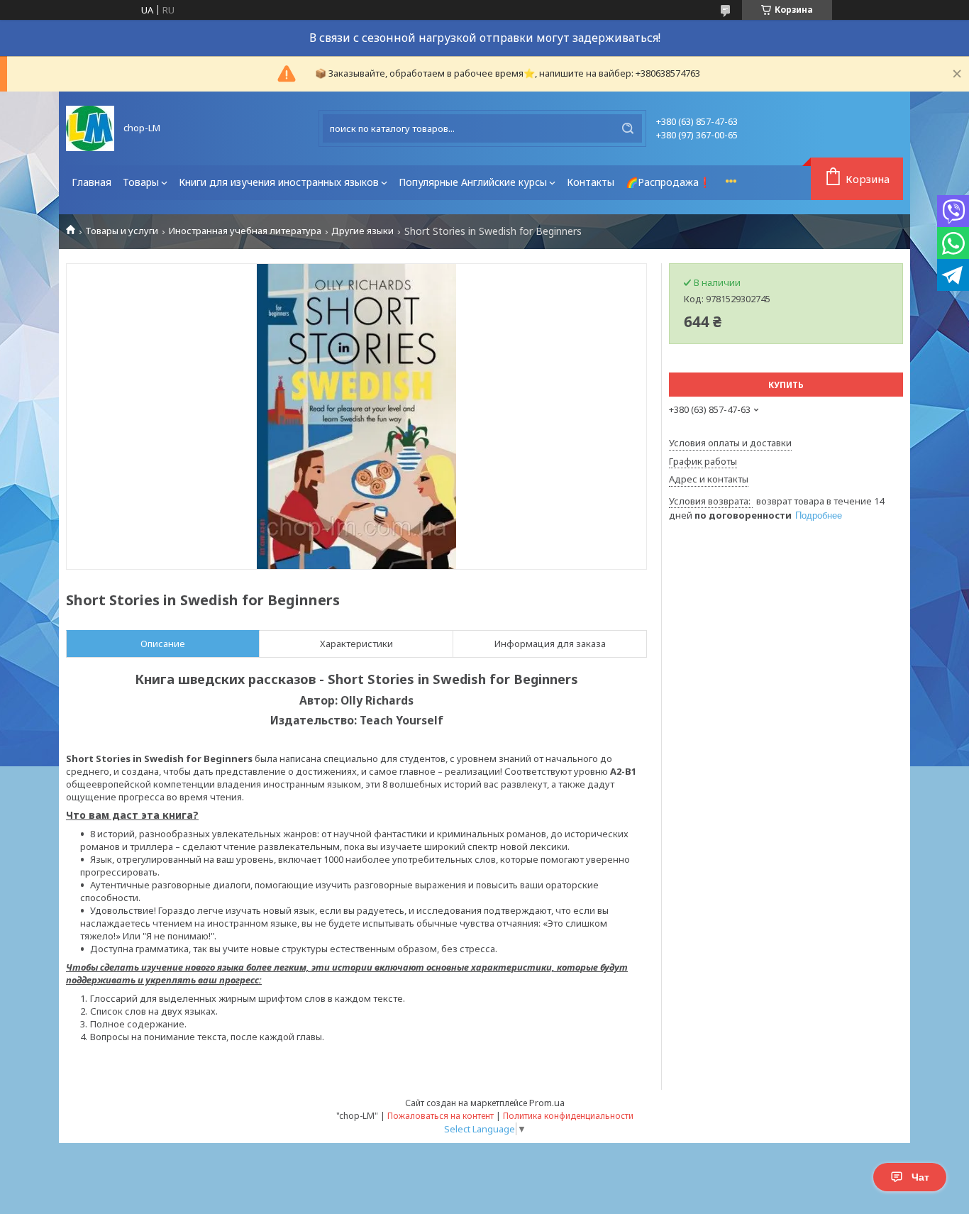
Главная (91, 182)
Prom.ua (547, 1102)
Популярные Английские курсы (473, 182)
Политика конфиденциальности (568, 1116)
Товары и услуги (121, 231)
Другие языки (362, 231)
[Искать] (628, 128)
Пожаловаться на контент (440, 1116)
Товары (141, 182)
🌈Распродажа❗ (668, 182)
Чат (920, 1177)
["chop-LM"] (90, 128)
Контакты (590, 182)
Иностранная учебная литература (245, 231)
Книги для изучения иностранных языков (279, 182)
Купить (786, 385)
